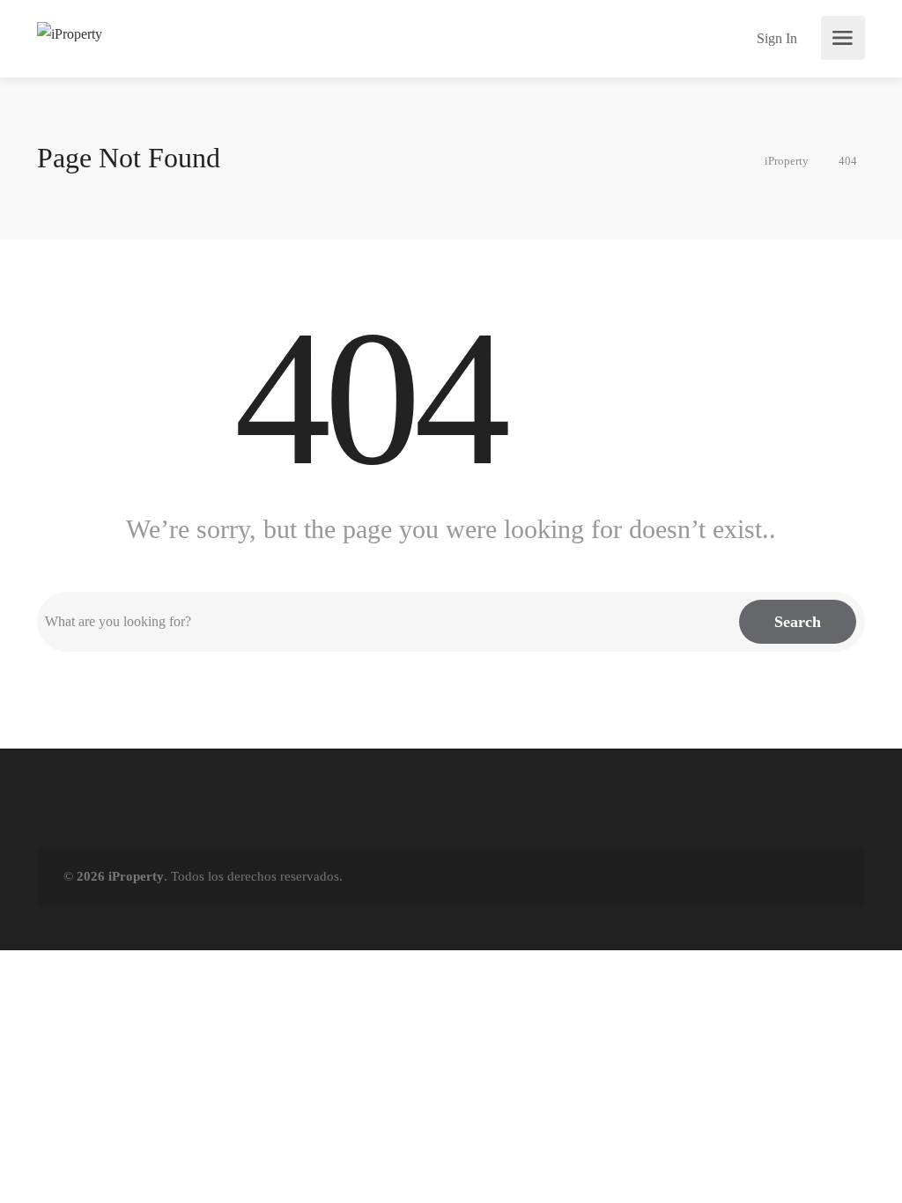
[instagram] (828, 877)
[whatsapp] (798, 877)
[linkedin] (769, 877)
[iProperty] (69, 32)
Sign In (775, 38)
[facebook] (740, 877)
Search (797, 622)
